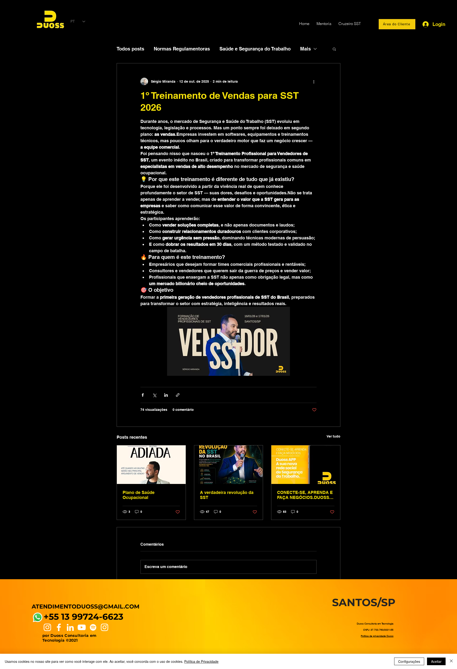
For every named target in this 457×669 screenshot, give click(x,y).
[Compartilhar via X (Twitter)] (154, 395)
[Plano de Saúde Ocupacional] (151, 464)
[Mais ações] (314, 81)
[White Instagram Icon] (47, 627)
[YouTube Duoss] (82, 627)
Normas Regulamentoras (182, 49)
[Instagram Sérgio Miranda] (104, 627)
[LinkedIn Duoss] (70, 627)
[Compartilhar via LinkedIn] (166, 395)
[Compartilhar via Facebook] (142, 395)
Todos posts (130, 49)
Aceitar (436, 661)
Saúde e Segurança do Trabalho (255, 49)
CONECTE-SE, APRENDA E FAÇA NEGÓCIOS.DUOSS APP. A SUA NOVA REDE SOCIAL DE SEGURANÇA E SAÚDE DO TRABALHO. (305, 495)
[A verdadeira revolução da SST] (228, 464)
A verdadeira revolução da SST (226, 495)
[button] (334, 49)
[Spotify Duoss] (93, 627)
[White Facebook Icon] (59, 627)
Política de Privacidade (201, 661)
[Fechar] (451, 661)
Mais (305, 49)
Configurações (409, 661)
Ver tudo (333, 436)
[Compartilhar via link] (177, 395)
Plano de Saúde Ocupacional (138, 495)
